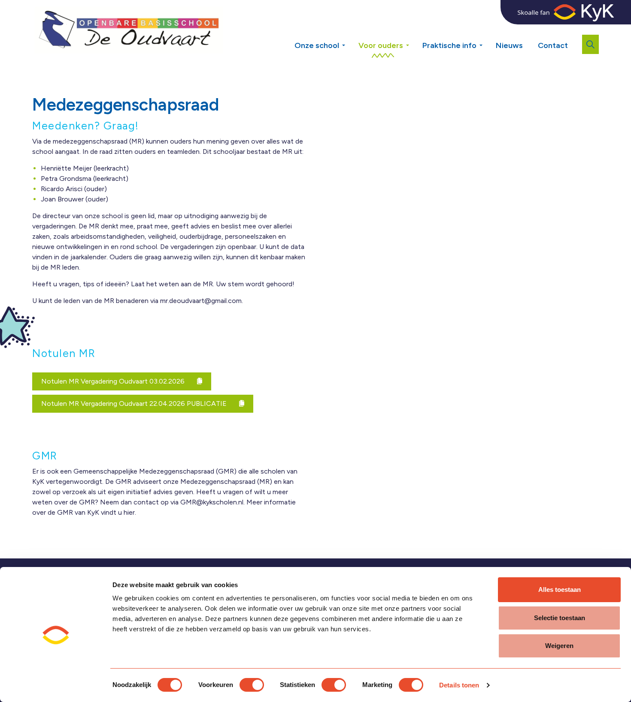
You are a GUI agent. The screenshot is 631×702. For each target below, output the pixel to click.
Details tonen (459, 685)
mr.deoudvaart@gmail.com (201, 301)
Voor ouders (380, 45)
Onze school (316, 45)
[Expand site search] (590, 44)
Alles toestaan (559, 589)
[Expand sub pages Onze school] (350, 42)
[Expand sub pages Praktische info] (487, 42)
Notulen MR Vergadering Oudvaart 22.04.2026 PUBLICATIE (134, 403)
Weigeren (559, 645)
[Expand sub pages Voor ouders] (414, 42)
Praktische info (449, 45)
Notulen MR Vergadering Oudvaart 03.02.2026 (113, 381)
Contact (553, 45)
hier (129, 512)
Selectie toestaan (559, 617)
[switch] (252, 685)
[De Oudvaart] (128, 30)
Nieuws (509, 45)
